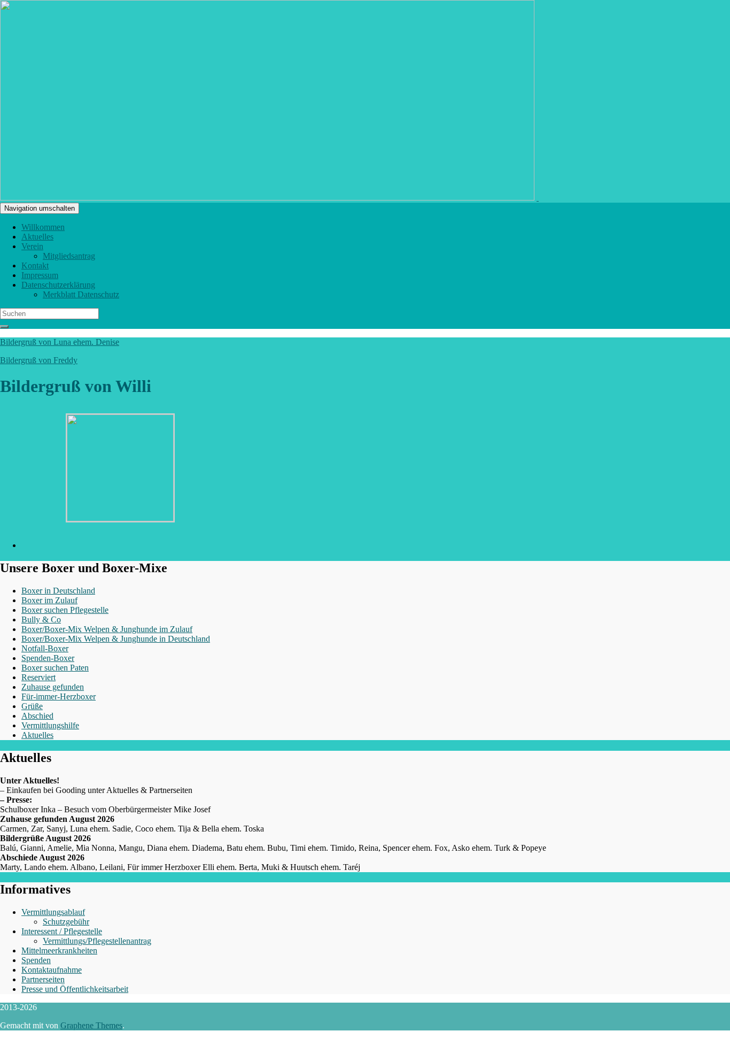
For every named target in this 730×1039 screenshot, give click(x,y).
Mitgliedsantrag (69, 255)
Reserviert (38, 677)
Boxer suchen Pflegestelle (64, 609)
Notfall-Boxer (44, 648)
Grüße (32, 706)
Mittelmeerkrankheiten (59, 950)
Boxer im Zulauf (49, 600)
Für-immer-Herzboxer (58, 696)
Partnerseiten (43, 979)
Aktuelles (37, 236)
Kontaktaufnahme (51, 969)
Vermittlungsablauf (53, 912)
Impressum (39, 275)
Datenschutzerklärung (58, 284)
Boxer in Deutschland (58, 590)
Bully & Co (41, 619)
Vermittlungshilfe (50, 725)
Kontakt (35, 265)
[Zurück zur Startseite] (538, 197)
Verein (32, 246)
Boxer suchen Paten (55, 667)
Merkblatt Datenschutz (81, 294)
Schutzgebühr (66, 921)
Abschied (37, 715)
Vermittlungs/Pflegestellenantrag (97, 940)
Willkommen (43, 227)
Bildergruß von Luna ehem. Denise (59, 342)
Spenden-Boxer (47, 658)
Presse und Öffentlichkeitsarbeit (74, 989)
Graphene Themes (91, 1025)
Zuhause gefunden (52, 686)
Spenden (36, 960)
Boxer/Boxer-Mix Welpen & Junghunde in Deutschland (115, 638)
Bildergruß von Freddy (38, 360)
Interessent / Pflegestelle (61, 931)
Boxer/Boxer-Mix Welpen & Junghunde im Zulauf (106, 629)
